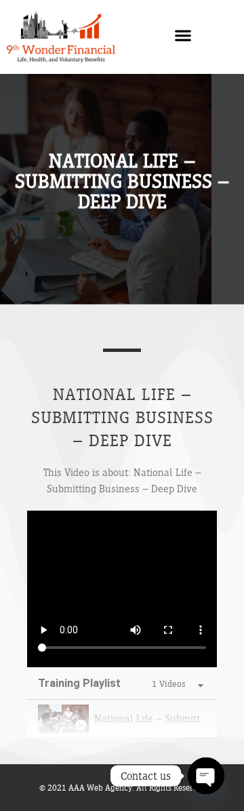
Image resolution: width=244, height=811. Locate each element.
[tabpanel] (122, 589)
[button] (183, 35)
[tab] (122, 718)
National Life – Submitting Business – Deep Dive (147, 718)
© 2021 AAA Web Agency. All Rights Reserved (122, 788)
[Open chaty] (206, 775)
